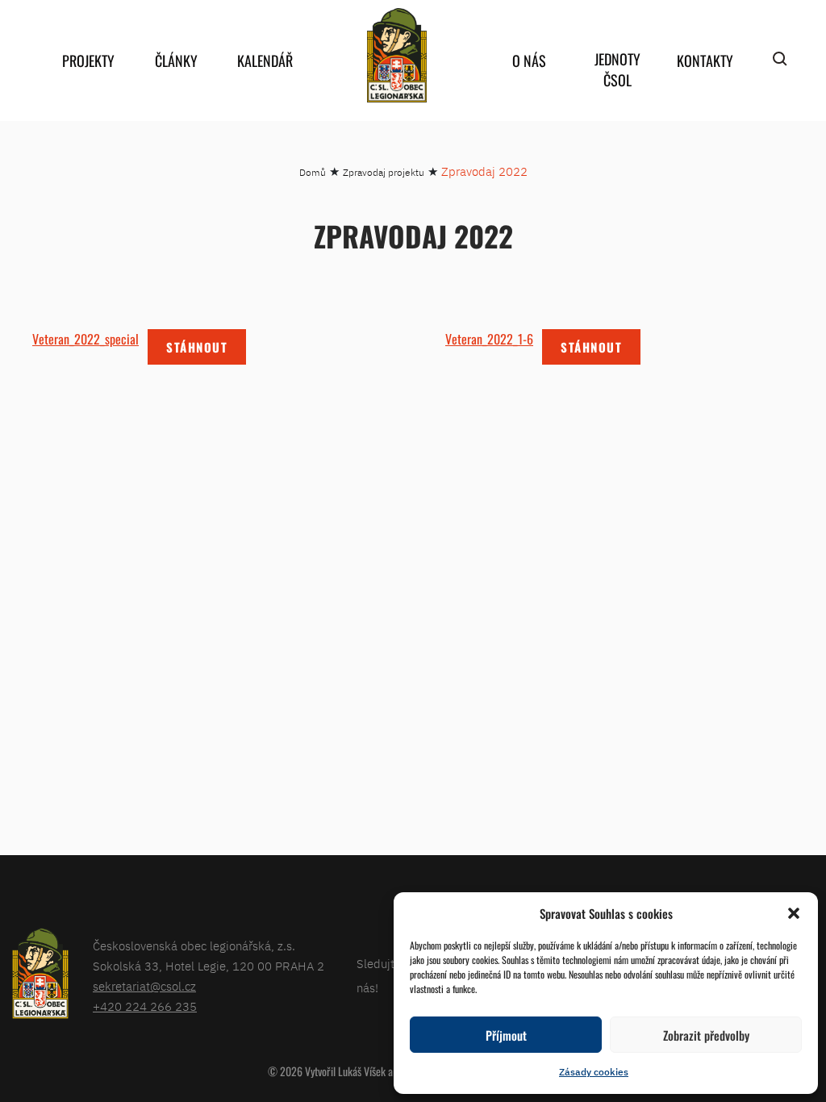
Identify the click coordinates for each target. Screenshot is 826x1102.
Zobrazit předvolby (706, 1035)
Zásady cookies (593, 1072)
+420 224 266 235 (145, 1006)
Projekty (88, 60)
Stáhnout (196, 347)
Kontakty (705, 60)
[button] (794, 913)
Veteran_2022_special (85, 339)
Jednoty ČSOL (617, 69)
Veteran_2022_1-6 (489, 339)
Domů (312, 172)
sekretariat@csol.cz (144, 986)
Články (176, 60)
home (397, 55)
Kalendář (265, 60)
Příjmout (506, 1035)
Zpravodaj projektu (383, 172)
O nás (529, 60)
